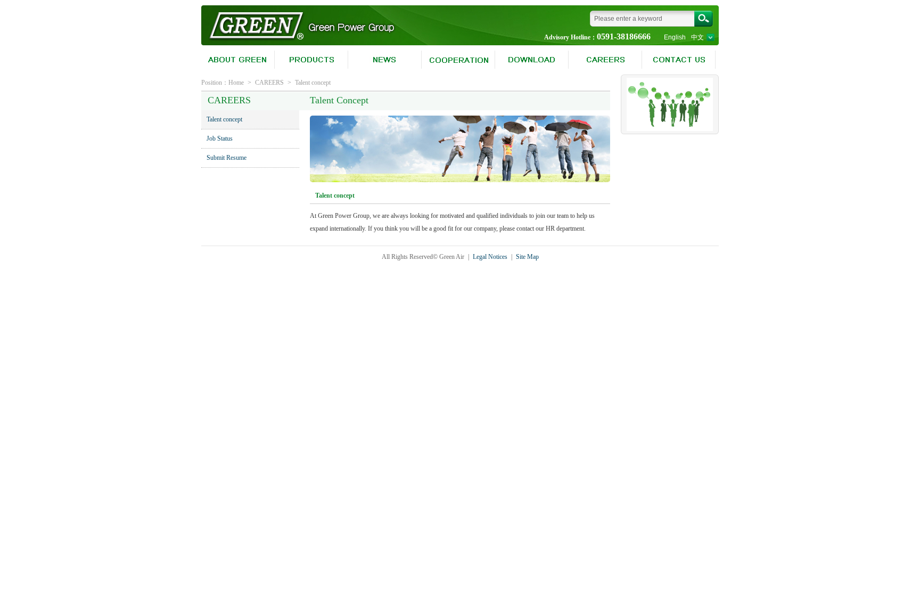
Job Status (220, 138)
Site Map (527, 256)
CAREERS (269, 82)
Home (236, 82)
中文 (697, 37)
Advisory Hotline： (570, 37)
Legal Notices (490, 256)
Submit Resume (227, 157)
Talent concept (313, 82)
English (675, 37)
